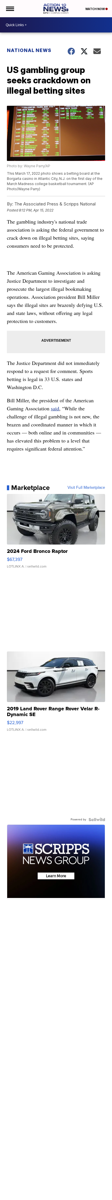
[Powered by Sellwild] (96, 820)
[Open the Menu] (9, 8)
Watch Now (95, 9)
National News (29, 50)
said (55, 408)
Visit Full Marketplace (86, 488)
